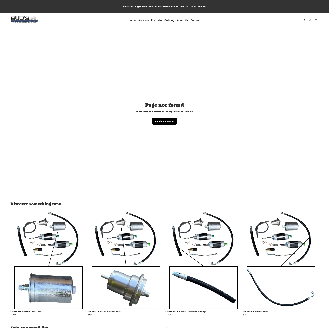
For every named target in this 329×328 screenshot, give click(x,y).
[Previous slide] (11, 6)
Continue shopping (164, 121)
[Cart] (316, 20)
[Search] (305, 20)
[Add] (82, 305)
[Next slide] (316, 6)
